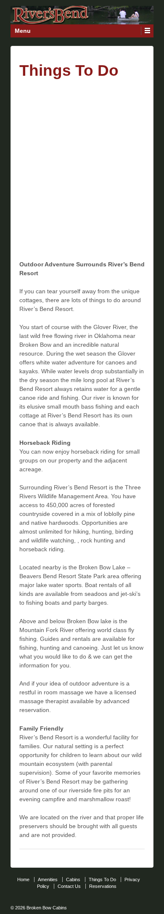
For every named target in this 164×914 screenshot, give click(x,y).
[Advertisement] (82, 168)
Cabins (73, 879)
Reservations (102, 886)
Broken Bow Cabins (46, 907)
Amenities (48, 879)
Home (23, 879)
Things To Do (102, 879)
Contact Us (69, 886)
